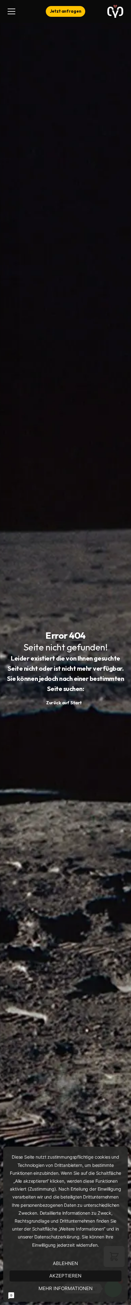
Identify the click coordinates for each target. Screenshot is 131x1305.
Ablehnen (65, 1263)
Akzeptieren (65, 1276)
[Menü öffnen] (14, 11)
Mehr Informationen (65, 1288)
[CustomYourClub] (115, 11)
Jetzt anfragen (65, 11)
